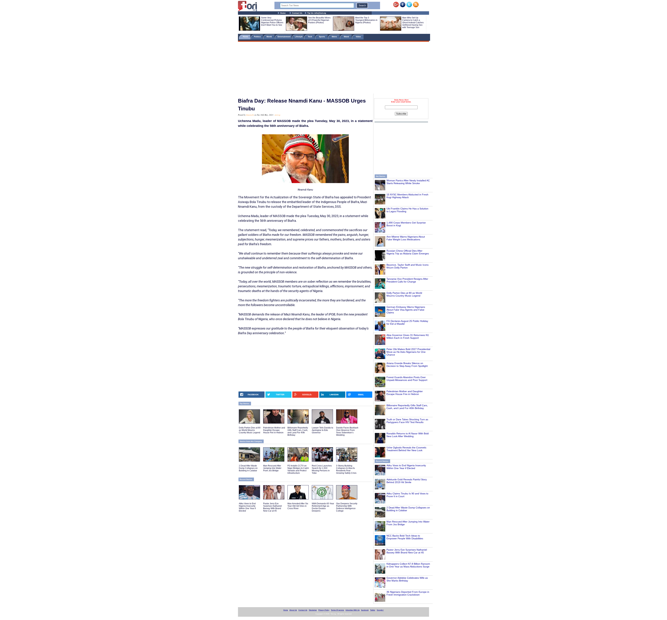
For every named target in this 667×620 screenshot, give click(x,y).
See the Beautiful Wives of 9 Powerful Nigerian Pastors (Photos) (319, 20)
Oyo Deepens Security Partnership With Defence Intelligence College (346, 507)
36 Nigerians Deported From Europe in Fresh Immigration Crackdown (407, 593)
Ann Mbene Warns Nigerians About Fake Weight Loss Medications (405, 238)
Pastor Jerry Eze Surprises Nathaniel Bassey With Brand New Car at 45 (406, 551)
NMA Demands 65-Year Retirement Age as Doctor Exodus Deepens (323, 507)
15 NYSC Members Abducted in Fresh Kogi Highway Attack (407, 196)
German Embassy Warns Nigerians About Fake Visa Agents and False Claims (405, 310)
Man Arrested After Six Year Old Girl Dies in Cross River (297, 506)
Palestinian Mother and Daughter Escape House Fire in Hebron (404, 392)
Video (359, 37)
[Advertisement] (333, 68)
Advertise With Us (352, 610)
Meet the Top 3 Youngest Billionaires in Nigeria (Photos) (366, 20)
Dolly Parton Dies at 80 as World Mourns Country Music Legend (404, 294)
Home (283, 13)
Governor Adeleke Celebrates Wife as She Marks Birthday (407, 579)
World (269, 37)
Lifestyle (299, 37)
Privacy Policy (323, 610)
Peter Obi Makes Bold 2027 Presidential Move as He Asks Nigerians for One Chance (408, 352)
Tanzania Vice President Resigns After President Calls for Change (407, 280)
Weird (347, 37)
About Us (293, 610)
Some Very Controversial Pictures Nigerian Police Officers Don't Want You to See (272, 21)
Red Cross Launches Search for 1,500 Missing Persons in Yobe (322, 469)
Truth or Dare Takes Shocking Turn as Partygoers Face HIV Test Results (407, 421)
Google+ (380, 610)
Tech (310, 37)
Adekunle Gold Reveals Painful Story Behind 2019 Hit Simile (406, 481)
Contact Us (297, 13)
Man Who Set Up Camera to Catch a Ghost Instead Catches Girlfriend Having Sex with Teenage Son (413, 22)
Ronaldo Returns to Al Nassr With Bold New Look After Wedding (407, 435)
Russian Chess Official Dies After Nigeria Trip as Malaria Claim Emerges (407, 252)
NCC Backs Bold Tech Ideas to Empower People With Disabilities (404, 537)
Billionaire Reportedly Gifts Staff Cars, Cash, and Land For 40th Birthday (407, 407)
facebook (365, 610)
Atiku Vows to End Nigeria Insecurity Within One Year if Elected (406, 467)
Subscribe (401, 113)
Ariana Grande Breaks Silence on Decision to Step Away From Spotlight (407, 364)
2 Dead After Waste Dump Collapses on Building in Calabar (248, 468)
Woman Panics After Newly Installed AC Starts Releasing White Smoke (408, 182)
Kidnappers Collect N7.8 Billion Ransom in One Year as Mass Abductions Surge (408, 565)
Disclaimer (313, 610)
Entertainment (284, 37)
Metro (335, 37)
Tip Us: (316, 13)
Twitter (372, 610)
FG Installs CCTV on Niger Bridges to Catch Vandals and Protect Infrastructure (298, 469)
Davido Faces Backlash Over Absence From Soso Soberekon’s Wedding (347, 431)
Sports (322, 37)
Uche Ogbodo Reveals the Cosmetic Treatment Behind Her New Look (406, 449)
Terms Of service (337, 610)
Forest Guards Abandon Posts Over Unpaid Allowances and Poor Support (406, 378)
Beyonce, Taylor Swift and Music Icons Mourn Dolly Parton (407, 266)
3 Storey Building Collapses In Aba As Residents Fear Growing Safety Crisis (346, 469)
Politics (257, 37)
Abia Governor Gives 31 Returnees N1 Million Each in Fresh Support (407, 336)
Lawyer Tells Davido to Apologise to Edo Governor (322, 430)
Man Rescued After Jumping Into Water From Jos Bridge (272, 468)
